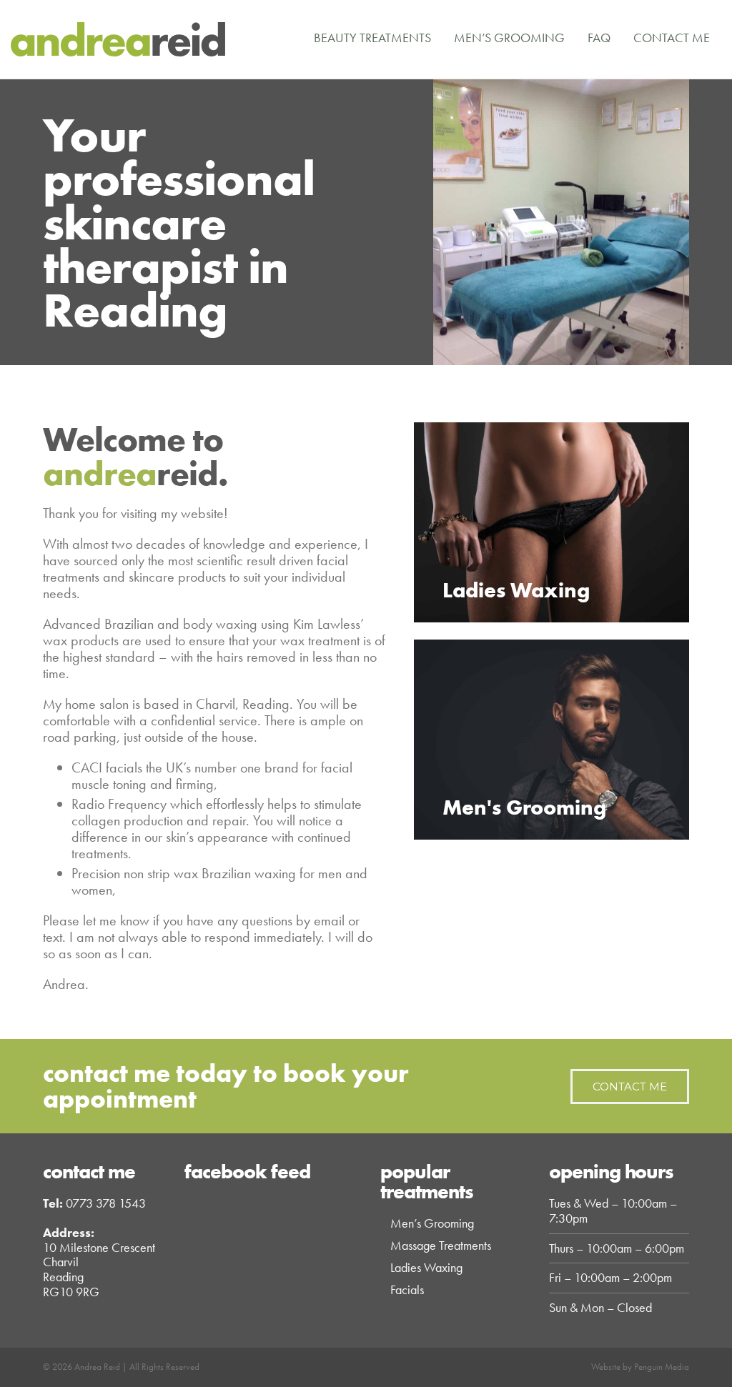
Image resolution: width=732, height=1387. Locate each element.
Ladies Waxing (426, 1267)
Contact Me (671, 37)
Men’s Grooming (509, 37)
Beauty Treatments (372, 37)
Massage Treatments (440, 1245)
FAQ (599, 37)
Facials (407, 1289)
